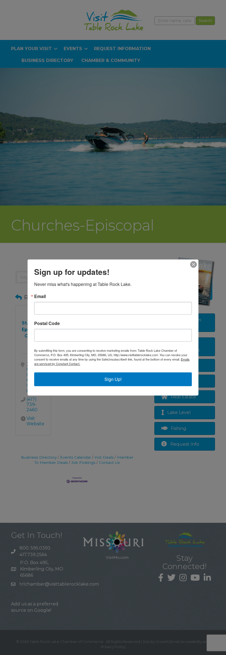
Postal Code (47, 323)
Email (40, 296)
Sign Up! (113, 379)
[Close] (193, 264)
